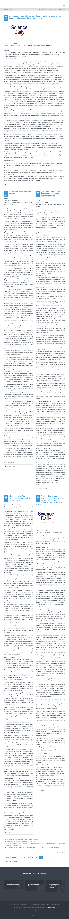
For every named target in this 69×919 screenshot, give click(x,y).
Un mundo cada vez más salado (20, 192)
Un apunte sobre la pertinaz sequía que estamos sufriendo (22, 839)
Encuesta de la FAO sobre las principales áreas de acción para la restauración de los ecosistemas (33, 847)
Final (15, 861)
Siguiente (8, 861)
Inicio (7, 857)
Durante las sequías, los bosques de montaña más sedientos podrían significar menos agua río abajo (50, 500)
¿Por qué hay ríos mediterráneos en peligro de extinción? (20, 498)
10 (53, 857)
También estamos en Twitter (33, 885)
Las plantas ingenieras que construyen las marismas (21, 841)
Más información (50, 907)
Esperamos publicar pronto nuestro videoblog (54, 886)
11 (58, 857)
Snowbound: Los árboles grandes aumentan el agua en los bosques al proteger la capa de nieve (35, 16)
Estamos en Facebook (13, 884)
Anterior (14, 857)
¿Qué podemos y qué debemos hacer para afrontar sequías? (50, 193)
